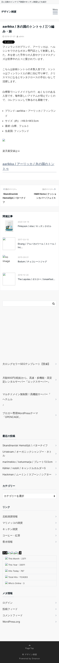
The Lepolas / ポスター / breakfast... (36, 279)
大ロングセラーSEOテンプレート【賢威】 (26, 363)
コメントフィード (13, 615)
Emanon (36, 658)
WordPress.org (11, 621)
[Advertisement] (22, 339)
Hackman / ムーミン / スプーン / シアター (27, 474)
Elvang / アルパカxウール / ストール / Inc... (37, 245)
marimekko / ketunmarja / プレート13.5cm (28, 461)
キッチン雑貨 (10, 529)
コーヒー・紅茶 (11, 535)
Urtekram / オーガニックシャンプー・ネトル (27, 453)
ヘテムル (8, 399)
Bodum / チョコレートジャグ (32, 261)
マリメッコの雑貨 (13, 522)
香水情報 (8, 541)
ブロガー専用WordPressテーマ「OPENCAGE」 (20, 415)
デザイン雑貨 (8, 11)
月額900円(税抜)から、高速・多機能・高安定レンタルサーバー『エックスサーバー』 (27, 379)
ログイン (8, 602)
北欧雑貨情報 (10, 516)
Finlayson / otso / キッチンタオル (34, 226)
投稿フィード (10, 609)
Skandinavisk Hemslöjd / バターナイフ (25, 445)
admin (21, 36)
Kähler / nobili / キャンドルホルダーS (24, 468)
